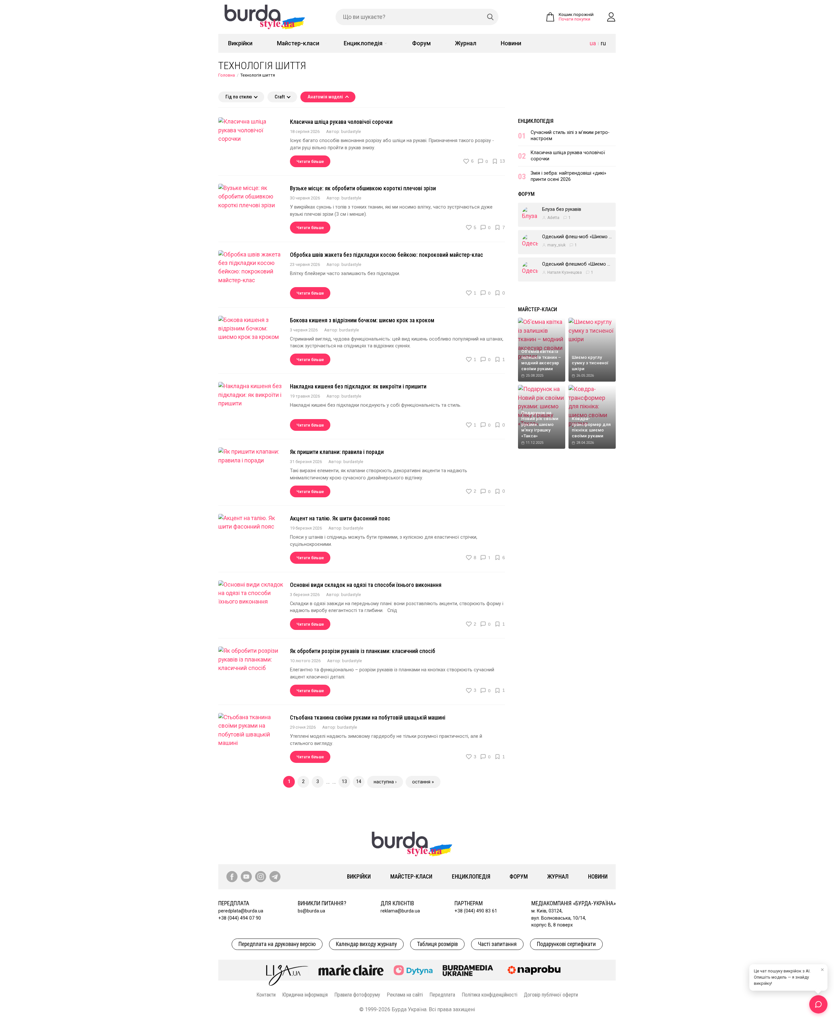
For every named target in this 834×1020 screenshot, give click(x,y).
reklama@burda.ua (400, 911)
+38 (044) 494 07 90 (239, 918)
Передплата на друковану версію (277, 944)
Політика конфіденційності (489, 995)
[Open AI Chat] (818, 1004)
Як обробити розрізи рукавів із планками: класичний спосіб (362, 651)
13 (344, 781)
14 (358, 781)
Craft (280, 97)
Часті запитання (497, 944)
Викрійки (240, 43)
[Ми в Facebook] (231, 876)
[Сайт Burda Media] (467, 970)
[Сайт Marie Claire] (351, 970)
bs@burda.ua (311, 911)
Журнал (465, 43)
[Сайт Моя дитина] (413, 970)
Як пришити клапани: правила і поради (337, 452)
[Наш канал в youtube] (246, 876)
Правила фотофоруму (357, 995)
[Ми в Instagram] (260, 876)
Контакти (266, 995)
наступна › (385, 782)
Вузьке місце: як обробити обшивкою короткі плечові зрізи (363, 188)
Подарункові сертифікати (566, 944)
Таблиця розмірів (437, 944)
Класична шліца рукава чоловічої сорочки (341, 122)
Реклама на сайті (405, 995)
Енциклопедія (363, 43)
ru (603, 43)
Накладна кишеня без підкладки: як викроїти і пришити (358, 386)
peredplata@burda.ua (240, 911)
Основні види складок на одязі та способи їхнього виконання (365, 585)
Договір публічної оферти (551, 995)
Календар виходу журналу (366, 944)
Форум (421, 43)
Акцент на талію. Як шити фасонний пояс (340, 518)
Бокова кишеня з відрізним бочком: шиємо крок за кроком (362, 320)
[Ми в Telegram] (274, 876)
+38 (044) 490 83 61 (475, 911)
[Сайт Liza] (287, 970)
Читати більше (310, 161)
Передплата (442, 995)
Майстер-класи (298, 43)
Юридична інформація (305, 995)
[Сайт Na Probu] (535, 970)
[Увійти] (611, 17)
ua (593, 43)
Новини (511, 43)
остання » (423, 782)
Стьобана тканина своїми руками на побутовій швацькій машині (367, 717)
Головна (226, 75)
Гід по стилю (238, 97)
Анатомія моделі (325, 97)
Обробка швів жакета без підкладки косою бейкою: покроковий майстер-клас (386, 255)
